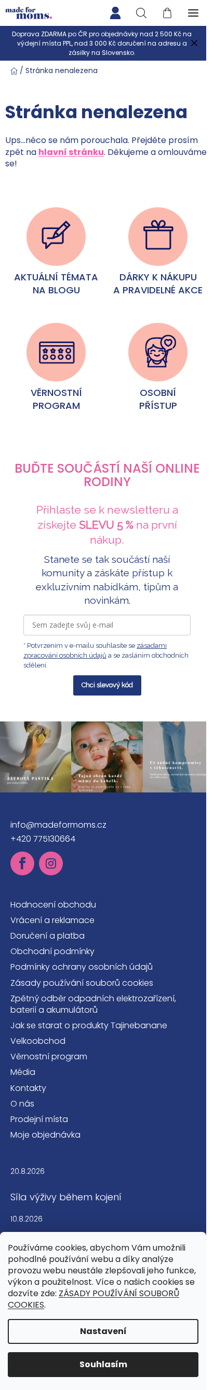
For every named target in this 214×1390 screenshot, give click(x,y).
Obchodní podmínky (52, 951)
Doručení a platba (47, 936)
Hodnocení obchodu (53, 905)
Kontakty (28, 1088)
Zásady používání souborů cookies (81, 983)
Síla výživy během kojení (66, 1197)
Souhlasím (103, 1364)
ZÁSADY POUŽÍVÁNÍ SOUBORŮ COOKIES (93, 1299)
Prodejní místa (39, 1119)
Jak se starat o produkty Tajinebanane (88, 1025)
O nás (22, 1104)
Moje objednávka (45, 1135)
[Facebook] (22, 863)
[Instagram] (51, 863)
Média (22, 1072)
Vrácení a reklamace (52, 920)
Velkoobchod (37, 1041)
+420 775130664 (42, 839)
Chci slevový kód (107, 685)
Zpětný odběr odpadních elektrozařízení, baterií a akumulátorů (93, 1004)
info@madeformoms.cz (58, 825)
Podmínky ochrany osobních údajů (81, 967)
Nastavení (103, 1331)
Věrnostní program (48, 1056)
